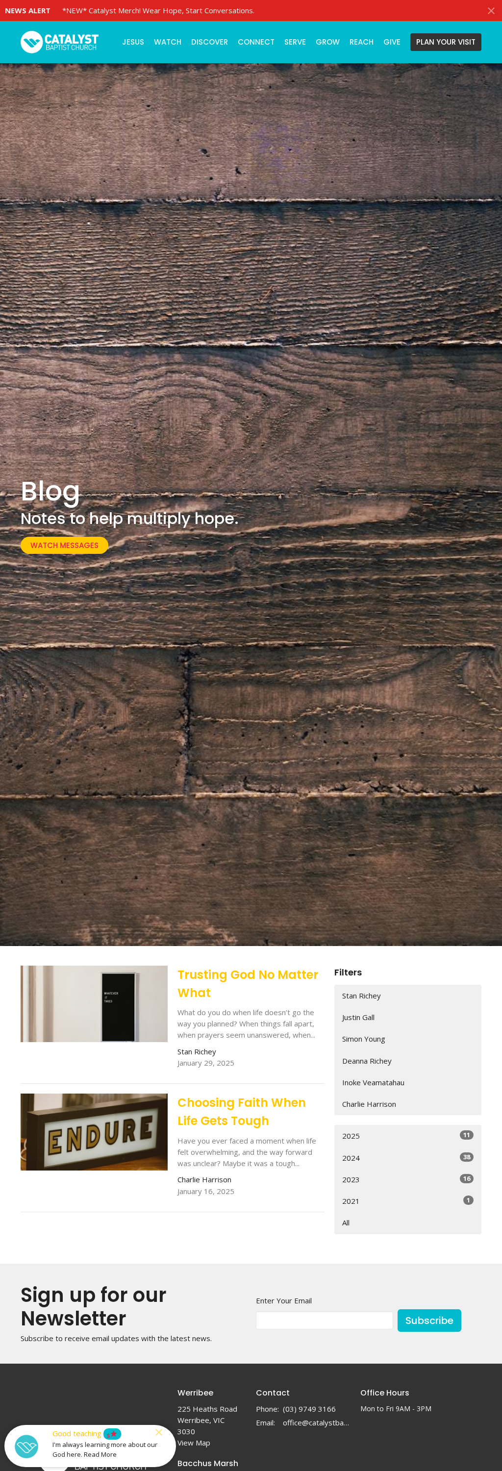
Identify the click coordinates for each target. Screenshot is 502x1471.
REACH (362, 42)
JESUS (133, 42)
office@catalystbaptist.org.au (317, 1422)
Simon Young (363, 1039)
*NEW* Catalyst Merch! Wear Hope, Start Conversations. (158, 10)
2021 (406, 1201)
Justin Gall (358, 1017)
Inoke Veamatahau (373, 1082)
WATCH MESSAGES (64, 545)
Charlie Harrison (369, 1104)
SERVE (295, 42)
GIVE (392, 42)
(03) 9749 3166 (309, 1409)
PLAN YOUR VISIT (446, 42)
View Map (193, 1442)
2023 (406, 1179)
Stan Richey (361, 995)
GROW (328, 42)
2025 (406, 1135)
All (346, 1222)
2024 (406, 1157)
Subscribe (429, 1320)
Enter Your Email (284, 1300)
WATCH (167, 42)
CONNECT (256, 42)
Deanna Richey (367, 1061)
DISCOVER (209, 42)
